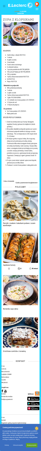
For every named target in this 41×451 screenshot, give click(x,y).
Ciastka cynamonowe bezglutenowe (26, 183)
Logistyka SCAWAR (6, 374)
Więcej (18, 439)
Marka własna (5, 377)
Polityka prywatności (7, 399)
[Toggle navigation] (4, 6)
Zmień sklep (37, 9)
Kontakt (3, 394)
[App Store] (33, 399)
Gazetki (3, 380)
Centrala (3, 369)
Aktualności (4, 382)
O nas (3, 366)
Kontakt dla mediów (6, 397)
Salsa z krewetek (9, 181)
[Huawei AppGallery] (33, 408)
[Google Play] (33, 403)
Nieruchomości (5, 372)
